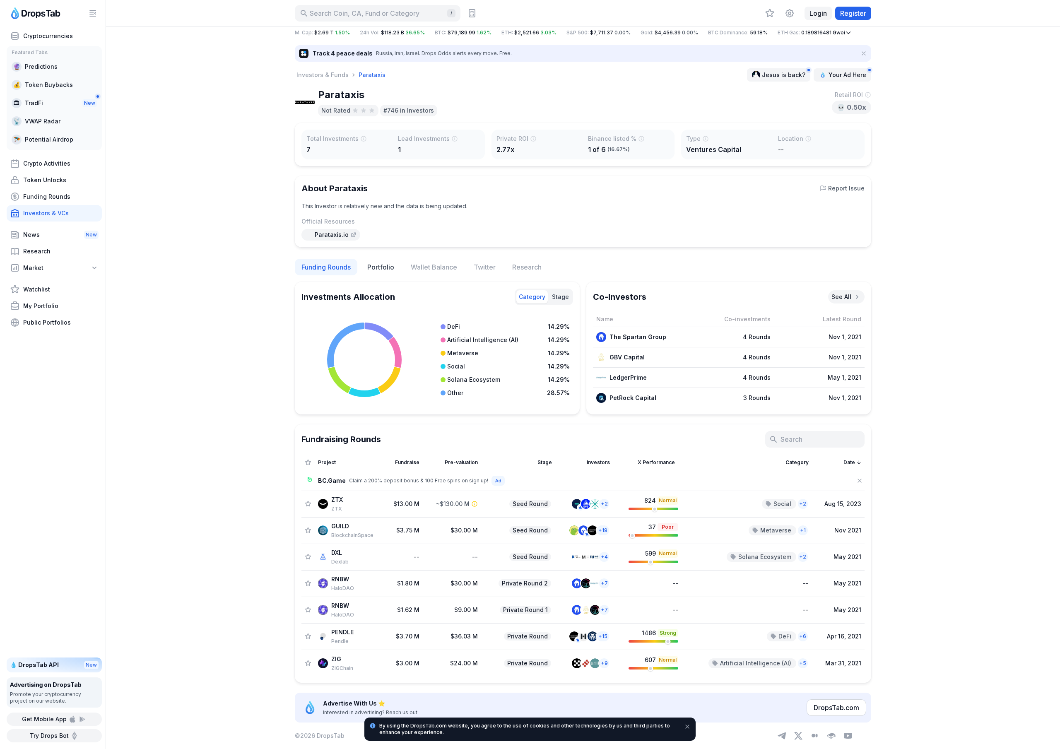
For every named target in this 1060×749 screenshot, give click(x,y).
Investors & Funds (322, 74)
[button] (583, 33)
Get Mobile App (44, 719)
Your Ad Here (847, 74)
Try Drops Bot (49, 735)
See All (841, 296)
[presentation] (330, 235)
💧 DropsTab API (53, 664)
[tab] (532, 296)
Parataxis (372, 74)
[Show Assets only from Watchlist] (308, 462)
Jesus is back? (783, 74)
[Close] (863, 53)
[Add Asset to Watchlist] (308, 504)
